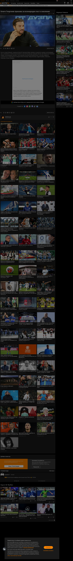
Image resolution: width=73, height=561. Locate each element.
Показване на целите (48, 550)
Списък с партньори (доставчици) (14, 555)
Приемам (48, 547)
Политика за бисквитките (28, 547)
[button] (4, 549)
